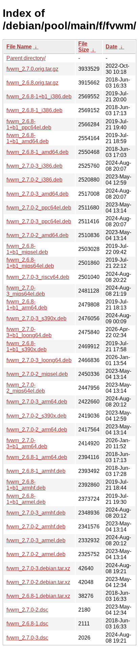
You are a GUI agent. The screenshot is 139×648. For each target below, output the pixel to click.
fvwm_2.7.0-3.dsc (27, 638)
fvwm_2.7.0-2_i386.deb (34, 180)
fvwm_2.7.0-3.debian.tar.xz (38, 568)
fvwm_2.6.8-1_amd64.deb (37, 152)
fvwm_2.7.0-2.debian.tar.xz (38, 582)
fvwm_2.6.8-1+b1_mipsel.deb (27, 249)
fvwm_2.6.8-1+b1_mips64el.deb (30, 263)
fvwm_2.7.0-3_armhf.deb (35, 513)
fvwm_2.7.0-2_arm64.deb (36, 429)
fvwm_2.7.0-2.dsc (27, 610)
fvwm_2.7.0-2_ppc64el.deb (38, 207)
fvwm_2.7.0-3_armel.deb (35, 540)
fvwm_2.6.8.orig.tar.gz (32, 83)
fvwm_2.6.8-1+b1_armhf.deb (26, 485)
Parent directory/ (26, 58)
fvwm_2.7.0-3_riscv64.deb (37, 277)
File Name (19, 47)
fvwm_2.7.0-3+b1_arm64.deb (26, 443)
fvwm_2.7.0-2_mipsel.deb (37, 374)
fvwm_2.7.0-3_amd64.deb (37, 194)
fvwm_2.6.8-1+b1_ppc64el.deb (28, 124)
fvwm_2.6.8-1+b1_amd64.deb (27, 138)
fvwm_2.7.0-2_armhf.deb (35, 526)
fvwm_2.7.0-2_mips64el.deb (25, 388)
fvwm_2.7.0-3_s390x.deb (36, 318)
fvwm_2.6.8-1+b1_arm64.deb (26, 305)
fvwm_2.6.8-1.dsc (27, 623)
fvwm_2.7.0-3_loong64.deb (39, 360)
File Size (83, 47)
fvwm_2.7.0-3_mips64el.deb (25, 291)
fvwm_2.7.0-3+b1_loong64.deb (29, 332)
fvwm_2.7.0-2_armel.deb (35, 554)
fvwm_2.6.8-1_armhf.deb (35, 471)
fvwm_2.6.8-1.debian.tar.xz (38, 596)
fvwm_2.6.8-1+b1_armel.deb (26, 499)
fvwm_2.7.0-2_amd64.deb (37, 235)
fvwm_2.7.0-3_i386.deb (34, 166)
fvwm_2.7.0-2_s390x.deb (36, 416)
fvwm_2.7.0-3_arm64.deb (36, 401)
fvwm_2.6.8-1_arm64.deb (36, 457)
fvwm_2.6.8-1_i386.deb (34, 110)
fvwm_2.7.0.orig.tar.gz (32, 69)
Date (111, 47)
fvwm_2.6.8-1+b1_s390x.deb (26, 346)
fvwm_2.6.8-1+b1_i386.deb (39, 96)
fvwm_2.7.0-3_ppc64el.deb (38, 221)
